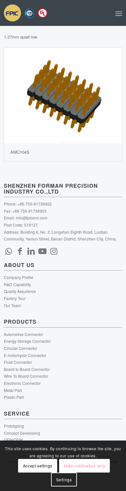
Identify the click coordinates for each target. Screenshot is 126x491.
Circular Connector (20, 348)
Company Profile (18, 277)
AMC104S (19, 152)
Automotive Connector (23, 334)
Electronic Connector (22, 383)
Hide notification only (84, 465)
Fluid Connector (18, 362)
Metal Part (13, 390)
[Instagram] (54, 250)
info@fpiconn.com (31, 217)
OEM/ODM (13, 439)
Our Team (12, 305)
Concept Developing (22, 433)
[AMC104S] (63, 95)
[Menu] (118, 13)
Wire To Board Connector (26, 376)
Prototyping (14, 426)
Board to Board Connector (27, 369)
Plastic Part (14, 397)
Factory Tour (15, 298)
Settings (64, 479)
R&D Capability (17, 284)
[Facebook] (20, 250)
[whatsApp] (9, 250)
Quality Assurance (20, 291)
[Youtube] (42, 250)
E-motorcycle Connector (25, 355)
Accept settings (37, 465)
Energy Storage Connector (27, 341)
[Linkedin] (31, 250)
